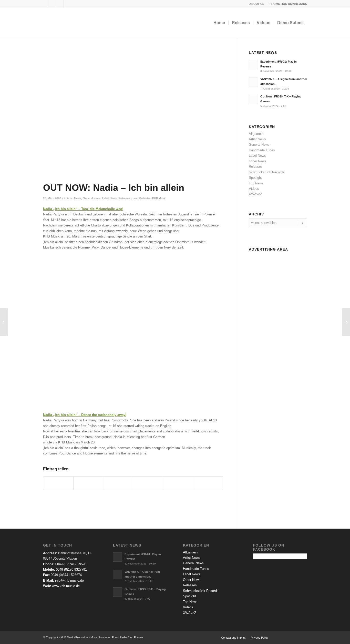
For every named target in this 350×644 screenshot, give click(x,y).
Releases (124, 198)
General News (92, 198)
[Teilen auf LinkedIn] (178, 483)
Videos (254, 189)
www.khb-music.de (66, 586)
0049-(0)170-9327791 (71, 569)
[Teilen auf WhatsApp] (118, 483)
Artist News (74, 198)
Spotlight (255, 178)
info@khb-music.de (69, 580)
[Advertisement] (278, 330)
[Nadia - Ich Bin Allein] (133, 115)
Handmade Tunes (262, 150)
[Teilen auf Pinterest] (148, 483)
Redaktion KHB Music (152, 198)
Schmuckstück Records (266, 172)
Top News (256, 183)
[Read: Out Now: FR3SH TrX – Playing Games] (253, 99)
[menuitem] (257, 4)
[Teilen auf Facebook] (58, 483)
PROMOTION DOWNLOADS (288, 3)
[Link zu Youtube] (60, 4)
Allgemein (256, 134)
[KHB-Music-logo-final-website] (75, 23)
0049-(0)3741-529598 (70, 564)
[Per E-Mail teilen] (208, 483)
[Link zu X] (52, 4)
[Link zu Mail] (67, 4)
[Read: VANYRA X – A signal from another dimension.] (253, 81)
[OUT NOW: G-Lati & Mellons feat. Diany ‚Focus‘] (346, 322)
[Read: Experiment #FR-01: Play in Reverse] (253, 64)
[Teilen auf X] (88, 483)
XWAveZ (255, 194)
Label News (109, 198)
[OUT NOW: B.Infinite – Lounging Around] (4, 322)
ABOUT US (256, 3)
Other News (257, 161)
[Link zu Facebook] (44, 4)
